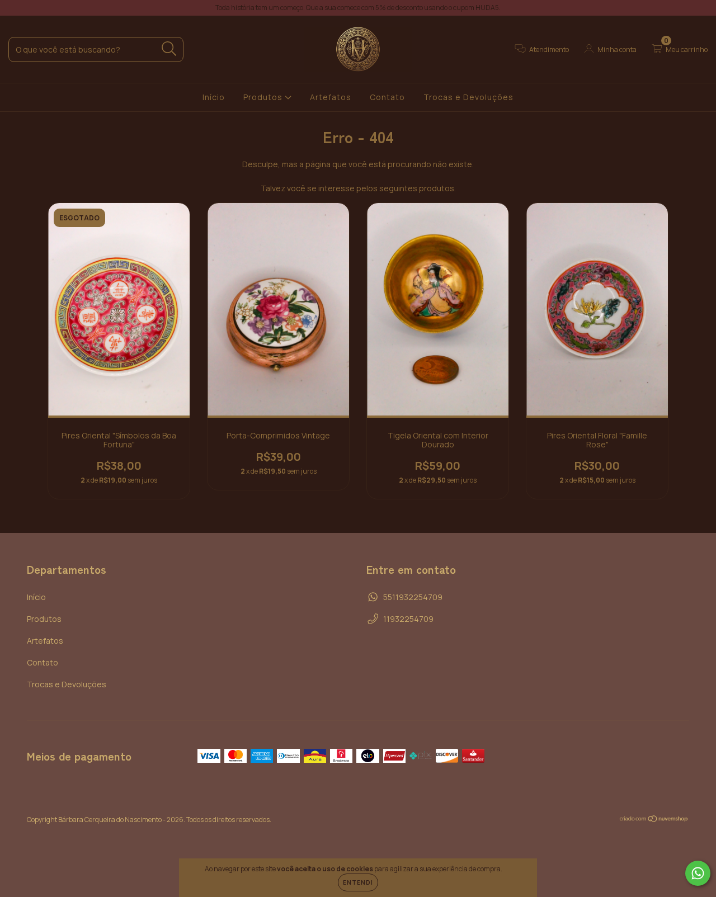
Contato (387, 97)
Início (213, 97)
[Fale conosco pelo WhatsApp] (697, 873)
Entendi (358, 882)
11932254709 (408, 618)
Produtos (264, 97)
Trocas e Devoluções (468, 97)
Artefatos (330, 97)
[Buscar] (169, 49)
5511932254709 (412, 597)
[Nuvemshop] (654, 820)
